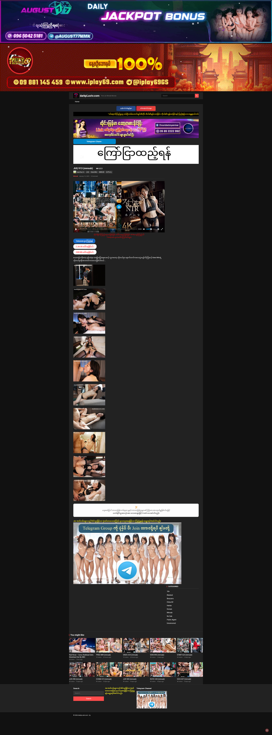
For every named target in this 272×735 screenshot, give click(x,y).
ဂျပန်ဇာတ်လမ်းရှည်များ (126, 108)
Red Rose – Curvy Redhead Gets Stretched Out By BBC (81, 656)
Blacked (170, 595)
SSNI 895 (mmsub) (157, 655)
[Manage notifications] (267, 730)
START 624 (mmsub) (184, 655)
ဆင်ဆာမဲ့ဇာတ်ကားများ (146, 108)
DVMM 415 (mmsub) (104, 679)
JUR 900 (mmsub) (129, 679)
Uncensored (171, 623)
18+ (168, 591)
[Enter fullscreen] (162, 229)
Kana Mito (94, 172)
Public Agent (171, 620)
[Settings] (158, 229)
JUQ (87, 172)
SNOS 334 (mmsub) (130, 655)
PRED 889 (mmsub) (103, 655)
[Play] (76, 229)
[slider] (107, 229)
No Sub (169, 616)
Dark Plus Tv (80, 172)
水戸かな (109, 172)
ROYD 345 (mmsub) (157, 679)
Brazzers (170, 599)
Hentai (169, 606)
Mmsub (75, 176)
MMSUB (101, 172)
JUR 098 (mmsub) (75, 679)
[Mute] (144, 229)
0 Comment (94, 176)
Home (77, 102)
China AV (170, 602)
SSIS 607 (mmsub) (184, 679)
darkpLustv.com (89, 95)
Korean (169, 609)
